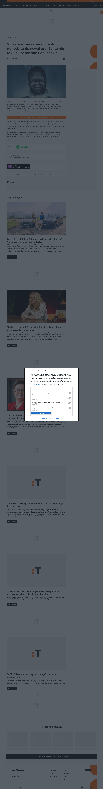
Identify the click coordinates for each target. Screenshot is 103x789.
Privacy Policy (59, 418)
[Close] (75, 371)
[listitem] (51, 390)
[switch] (69, 393)
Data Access (51, 418)
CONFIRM (41, 413)
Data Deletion (44, 418)
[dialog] (51, 394)
